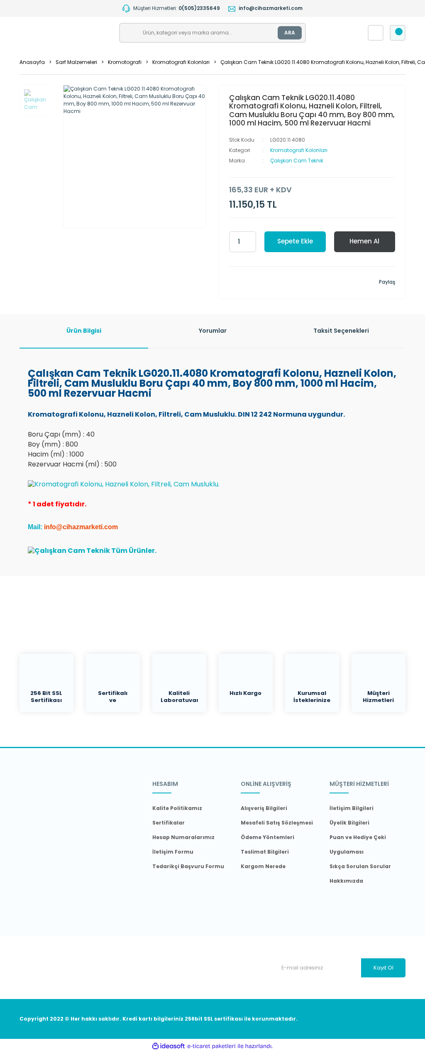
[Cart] (397, 33)
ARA (289, 32)
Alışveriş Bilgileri (264, 808)
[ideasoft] (168, 1046)
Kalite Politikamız (177, 808)
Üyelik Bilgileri (349, 822)
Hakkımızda (346, 880)
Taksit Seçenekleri (341, 330)
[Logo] (66, 33)
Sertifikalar (168, 822)
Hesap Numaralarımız (183, 837)
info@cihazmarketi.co (78, 526)
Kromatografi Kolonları (298, 150)
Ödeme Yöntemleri (267, 837)
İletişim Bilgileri (352, 808)
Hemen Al (364, 241)
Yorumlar (213, 330)
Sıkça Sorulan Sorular (360, 866)
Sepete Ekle (295, 241)
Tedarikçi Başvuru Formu (188, 866)
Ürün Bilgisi (83, 330)
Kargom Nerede (263, 866)
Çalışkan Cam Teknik (296, 160)
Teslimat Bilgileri (265, 851)
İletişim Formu (172, 851)
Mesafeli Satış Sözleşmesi (277, 822)
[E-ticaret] (211, 1046)
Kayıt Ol (383, 968)
